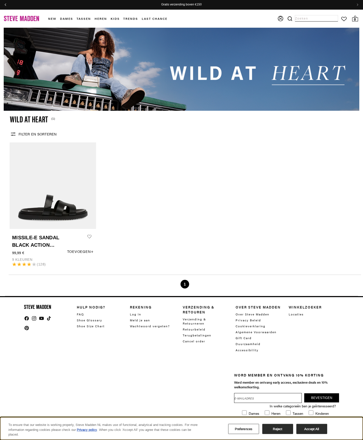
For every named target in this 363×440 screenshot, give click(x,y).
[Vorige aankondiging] (5, 4)
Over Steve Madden (252, 314)
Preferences (243, 429)
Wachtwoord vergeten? (150, 326)
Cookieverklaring (250, 326)
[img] (26, 318)
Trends (130, 18)
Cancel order (194, 341)
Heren (101, 18)
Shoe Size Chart (91, 326)
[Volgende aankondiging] (357, 4)
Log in (135, 314)
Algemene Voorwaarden (256, 332)
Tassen (84, 18)
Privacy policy (87, 430)
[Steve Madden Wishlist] (344, 19)
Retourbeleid (194, 329)
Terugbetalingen (197, 335)
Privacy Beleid (248, 320)
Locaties (296, 314)
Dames (66, 18)
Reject (277, 429)
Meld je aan (140, 320)
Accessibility (247, 350)
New (52, 18)
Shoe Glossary (89, 320)
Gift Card (244, 338)
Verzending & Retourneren (194, 321)
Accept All (311, 429)
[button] (54, 19)
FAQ (80, 314)
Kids (115, 18)
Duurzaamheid (248, 344)
